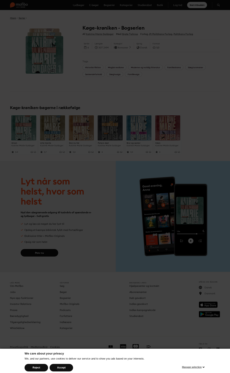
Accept (61, 367)
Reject (36, 367)
